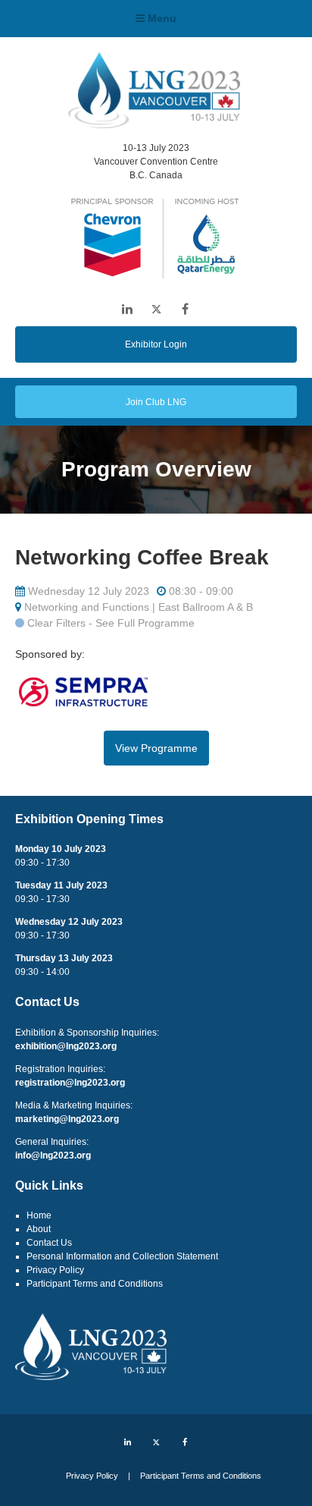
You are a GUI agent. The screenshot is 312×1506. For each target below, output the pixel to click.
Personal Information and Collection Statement (122, 1256)
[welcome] (154, 123)
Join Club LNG (156, 402)
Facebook (185, 309)
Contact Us (49, 1242)
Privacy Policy (55, 1270)
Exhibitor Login (156, 344)
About (39, 1229)
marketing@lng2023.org (67, 1119)
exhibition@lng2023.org (66, 1046)
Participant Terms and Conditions (95, 1283)
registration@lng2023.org (70, 1082)
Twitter (156, 309)
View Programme (156, 748)
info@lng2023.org (53, 1155)
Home (39, 1215)
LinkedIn (127, 309)
